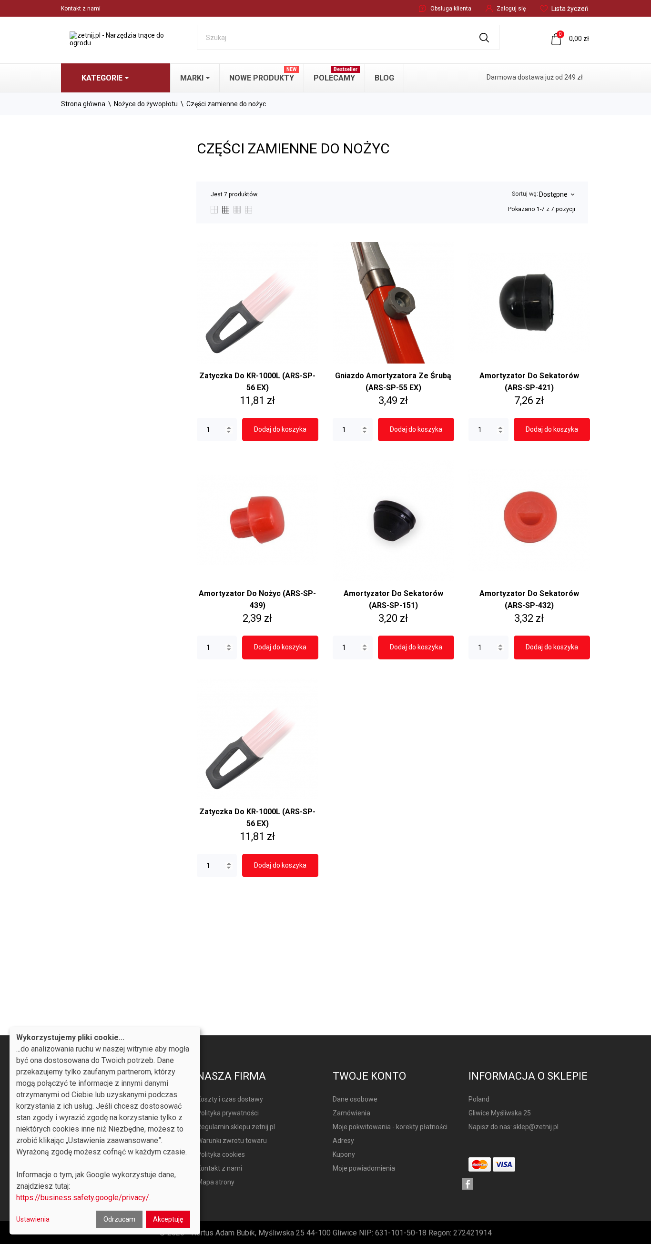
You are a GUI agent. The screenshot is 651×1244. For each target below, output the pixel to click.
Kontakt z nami (81, 8)
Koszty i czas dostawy (230, 1099)
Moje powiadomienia (364, 1168)
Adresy (343, 1140)
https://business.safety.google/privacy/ (82, 1197)
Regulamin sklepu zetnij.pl (236, 1127)
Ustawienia (33, 1219)
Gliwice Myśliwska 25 (499, 1113)
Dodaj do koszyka (280, 429)
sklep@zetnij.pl (536, 1127)
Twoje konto (369, 1076)
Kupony (344, 1154)
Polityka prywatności (228, 1113)
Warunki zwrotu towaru (232, 1140)
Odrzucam (119, 1219)
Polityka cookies (221, 1154)
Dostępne (556, 194)
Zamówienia (351, 1113)
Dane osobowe (355, 1099)
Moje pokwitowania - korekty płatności (390, 1127)
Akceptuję (168, 1219)
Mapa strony (215, 1182)
